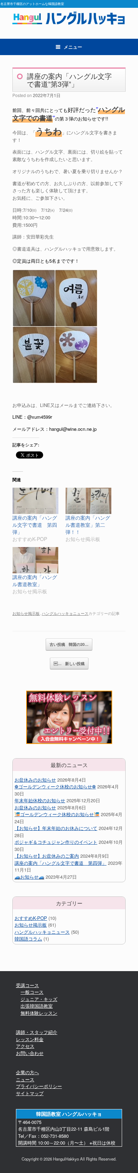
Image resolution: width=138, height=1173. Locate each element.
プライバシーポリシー (39, 1086)
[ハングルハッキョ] (69, 18)
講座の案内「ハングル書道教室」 (34, 580)
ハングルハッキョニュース (65, 613)
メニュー (73, 46)
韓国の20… (69, 644)
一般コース (32, 992)
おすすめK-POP (31, 918)
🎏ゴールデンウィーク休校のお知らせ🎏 (57, 814)
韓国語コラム (28, 938)
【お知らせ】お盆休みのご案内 (47, 855)
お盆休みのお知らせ (35, 779)
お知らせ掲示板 (26, 613)
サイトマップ (30, 1093)
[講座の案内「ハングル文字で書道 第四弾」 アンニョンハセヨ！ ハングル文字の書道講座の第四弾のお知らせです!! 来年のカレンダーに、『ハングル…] (35, 501)
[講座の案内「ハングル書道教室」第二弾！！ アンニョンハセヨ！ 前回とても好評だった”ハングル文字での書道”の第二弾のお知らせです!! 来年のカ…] (88, 501)
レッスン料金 (30, 1039)
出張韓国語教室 (37, 1005)
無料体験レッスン (39, 1012)
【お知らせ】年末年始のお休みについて (56, 828)
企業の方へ (27, 1072)
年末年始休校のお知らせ (40, 800)
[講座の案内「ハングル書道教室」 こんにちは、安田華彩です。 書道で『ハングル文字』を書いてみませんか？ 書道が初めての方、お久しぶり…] (35, 560)
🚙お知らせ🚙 (29, 876)
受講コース (27, 985)
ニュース (25, 1079)
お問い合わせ (30, 1053)
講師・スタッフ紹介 (36, 1032)
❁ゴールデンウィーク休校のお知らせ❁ (55, 786)
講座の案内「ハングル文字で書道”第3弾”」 (69, 80)
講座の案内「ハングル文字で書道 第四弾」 (34, 524)
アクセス (25, 1046)
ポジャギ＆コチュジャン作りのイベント (56, 842)
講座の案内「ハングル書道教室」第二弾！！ (87, 524)
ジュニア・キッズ (39, 999)
